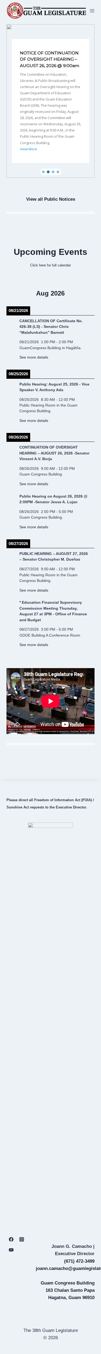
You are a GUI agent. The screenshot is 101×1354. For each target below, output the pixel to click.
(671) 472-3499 (79, 1261)
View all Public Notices (50, 199)
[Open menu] (92, 10)
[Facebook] (11, 1239)
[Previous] (15, 293)
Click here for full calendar (50, 265)
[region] (50, 101)
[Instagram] (21, 1239)
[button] (50, 101)
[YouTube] (11, 1249)
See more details (33, 357)
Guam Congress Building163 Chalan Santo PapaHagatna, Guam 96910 (68, 1290)
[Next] (86, 293)
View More (28, 149)
